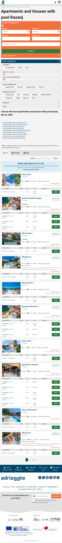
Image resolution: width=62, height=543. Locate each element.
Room (20, 87)
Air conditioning (10, 67)
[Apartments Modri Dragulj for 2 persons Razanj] (10, 204)
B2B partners (52, 487)
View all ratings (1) (56, 200)
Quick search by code (9, 55)
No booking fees (19, 469)
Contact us (42, 487)
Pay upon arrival (44, 469)
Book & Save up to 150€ (7, 469)
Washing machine (46, 94)
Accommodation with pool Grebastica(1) (14, 138)
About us (6, 487)
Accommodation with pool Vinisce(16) (13, 126)
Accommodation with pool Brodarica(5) (14, 136)
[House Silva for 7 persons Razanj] (10, 180)
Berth (33, 98)
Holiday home (31, 87)
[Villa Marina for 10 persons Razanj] (10, 262)
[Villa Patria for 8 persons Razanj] (10, 438)
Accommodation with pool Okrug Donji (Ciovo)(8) (16, 130)
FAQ (12, 487)
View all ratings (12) (55, 434)
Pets (26, 67)
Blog (39, 489)
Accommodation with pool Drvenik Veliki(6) (15, 134)
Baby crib (26, 98)
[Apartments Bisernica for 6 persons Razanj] (10, 312)
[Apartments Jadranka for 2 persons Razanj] (10, 370)
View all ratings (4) (56, 258)
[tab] (5, 153)
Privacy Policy (32, 487)
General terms (21, 487)
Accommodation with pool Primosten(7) (14, 132)
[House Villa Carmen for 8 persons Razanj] (10, 415)
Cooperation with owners (27, 489)
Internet (20, 67)
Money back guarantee (32, 469)
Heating (18, 98)
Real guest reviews (56, 469)
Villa (41, 87)
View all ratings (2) (56, 308)
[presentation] (5, 153)
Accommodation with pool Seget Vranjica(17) (15, 124)
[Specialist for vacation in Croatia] (13, 478)
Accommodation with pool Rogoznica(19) (14, 122)
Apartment (10, 87)
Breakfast (35, 94)
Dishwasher (9, 98)
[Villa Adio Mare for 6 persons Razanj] (10, 288)
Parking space (10, 94)
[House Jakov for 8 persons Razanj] (10, 346)
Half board (26, 94)
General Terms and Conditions (31, 169)
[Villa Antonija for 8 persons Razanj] (10, 239)
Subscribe (56, 496)
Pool (18, 94)
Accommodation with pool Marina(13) (13, 128)
